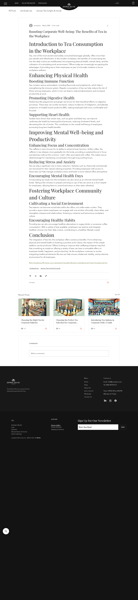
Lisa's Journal (88, 391)
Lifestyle (14, 429)
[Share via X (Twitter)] (35, 276)
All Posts (12, 11)
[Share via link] (46, 276)
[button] (133, 3)
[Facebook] (115, 400)
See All (117, 294)
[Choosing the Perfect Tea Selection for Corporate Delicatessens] (69, 307)
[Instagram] (110, 400)
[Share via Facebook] (30, 276)
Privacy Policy (56, 425)
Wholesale (87, 394)
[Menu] (5, 3)
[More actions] (107, 25)
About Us (87, 388)
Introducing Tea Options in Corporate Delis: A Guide (102, 321)
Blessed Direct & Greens (19, 432)
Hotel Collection (16, 434)
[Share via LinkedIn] (41, 276)
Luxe (13, 427)
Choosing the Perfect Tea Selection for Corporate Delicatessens (67, 321)
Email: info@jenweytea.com (113, 382)
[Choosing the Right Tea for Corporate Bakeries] (34, 307)
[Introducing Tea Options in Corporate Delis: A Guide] (104, 307)
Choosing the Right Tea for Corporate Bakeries (32, 321)
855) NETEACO (112, 385)
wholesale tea (26, 11)
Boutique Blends (16, 425)
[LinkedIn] (105, 400)
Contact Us (88, 397)
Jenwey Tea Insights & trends (48, 11)
